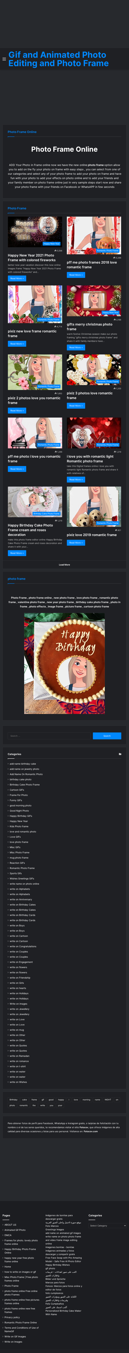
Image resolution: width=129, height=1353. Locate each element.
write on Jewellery (19, 1009)
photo (12, 1105)
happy (61, 1099)
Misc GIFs (15, 847)
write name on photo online (24, 883)
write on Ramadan (19, 1056)
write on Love (17, 1019)
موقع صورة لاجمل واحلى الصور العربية (63, 1222)
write (42, 1105)
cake (24, 1099)
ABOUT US (10, 1224)
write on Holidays (19, 993)
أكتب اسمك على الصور (56, 1307)
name (97, 1099)
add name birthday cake (23, 763)
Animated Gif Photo (15, 1230)
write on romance (19, 1061)
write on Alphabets (20, 889)
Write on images (18, 1003)
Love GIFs (15, 836)
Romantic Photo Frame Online (21, 1322)
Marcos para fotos (55, 1282)
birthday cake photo (20, 779)
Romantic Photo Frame (22, 868)
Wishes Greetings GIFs (22, 878)
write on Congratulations (23, 946)
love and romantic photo (23, 831)
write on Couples (19, 951)
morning (86, 1099)
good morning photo (20, 805)
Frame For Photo (19, 795)
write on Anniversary (21, 899)
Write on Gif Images (15, 1336)
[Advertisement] (64, 23)
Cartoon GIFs (17, 790)
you (51, 1105)
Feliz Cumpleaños (55, 1303)
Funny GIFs (16, 800)
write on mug (17, 1030)
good (51, 1099)
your (60, 1105)
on (117, 1099)
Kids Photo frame (19, 826)
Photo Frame (11, 1286)
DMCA (8, 1235)
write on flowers (18, 967)
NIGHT (108, 1099)
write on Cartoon (19, 936)
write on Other (17, 1035)
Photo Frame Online (22, 132)
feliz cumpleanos (54, 1293)
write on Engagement (21, 962)
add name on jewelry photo (24, 769)
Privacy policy (12, 1317)
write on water (17, 1071)
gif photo (50, 1268)
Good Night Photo (19, 810)
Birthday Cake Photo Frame (25, 784)
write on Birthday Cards (22, 915)
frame (34, 1099)
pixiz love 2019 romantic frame (92, 535)
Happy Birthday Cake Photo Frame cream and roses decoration (30, 530)
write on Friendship (20, 977)
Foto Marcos (52, 1226)
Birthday (13, 1099)
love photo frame (19, 842)
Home (8, 1266)
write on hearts (18, 988)
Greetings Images (55, 1229)
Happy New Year (19, 821)
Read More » (17, 278)
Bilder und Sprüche (56, 1279)
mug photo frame (19, 857)
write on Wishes (18, 1082)
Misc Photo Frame (19, 852)
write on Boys (17, 925)
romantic (24, 1105)
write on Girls (17, 983)
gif (43, 1099)
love (76, 1099)
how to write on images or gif (20, 1272)
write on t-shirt (18, 1066)
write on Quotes (18, 1045)
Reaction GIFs (17, 863)
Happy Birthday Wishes (58, 1264)
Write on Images (13, 1341)
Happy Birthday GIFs (21, 816)
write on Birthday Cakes (23, 904)
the (34, 1105)
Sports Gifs (16, 873)
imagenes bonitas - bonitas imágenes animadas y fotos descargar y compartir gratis (60, 1251)
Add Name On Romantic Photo (26, 774)
